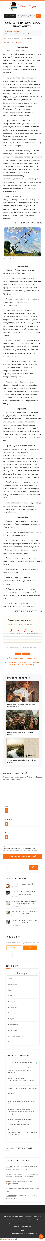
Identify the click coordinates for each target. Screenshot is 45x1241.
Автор (22, 1230)
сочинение (26, 654)
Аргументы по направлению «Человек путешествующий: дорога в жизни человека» (21, 1070)
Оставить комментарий (31, 648)
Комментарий (8, 783)
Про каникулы (12, 1007)
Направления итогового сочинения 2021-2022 (22, 1102)
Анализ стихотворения (15, 1036)
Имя (7, 806)
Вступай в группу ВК (15, 648)
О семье (10, 990)
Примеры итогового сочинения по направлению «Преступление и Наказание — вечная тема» (22, 1132)
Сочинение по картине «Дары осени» (23, 658)
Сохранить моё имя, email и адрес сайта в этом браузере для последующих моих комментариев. (20, 850)
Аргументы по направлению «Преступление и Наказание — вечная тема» (21, 1080)
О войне (10, 1042)
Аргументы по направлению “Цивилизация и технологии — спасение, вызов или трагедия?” (22, 1090)
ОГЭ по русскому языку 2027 (25, 884)
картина (18, 654)
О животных (12, 1013)
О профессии (12, 1030)
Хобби (10, 978)
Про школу (11, 1001)
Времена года (12, 984)
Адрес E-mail (9, 819)
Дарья (9, 1188)
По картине (21, 42)
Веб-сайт (8, 833)
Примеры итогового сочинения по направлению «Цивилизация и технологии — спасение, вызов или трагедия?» (22, 1121)
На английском (13, 1024)
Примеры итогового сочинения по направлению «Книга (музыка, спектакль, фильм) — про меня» (22, 1111)
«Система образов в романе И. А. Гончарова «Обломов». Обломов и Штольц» (22, 663)
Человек (10, 996)
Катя (9, 1181)
